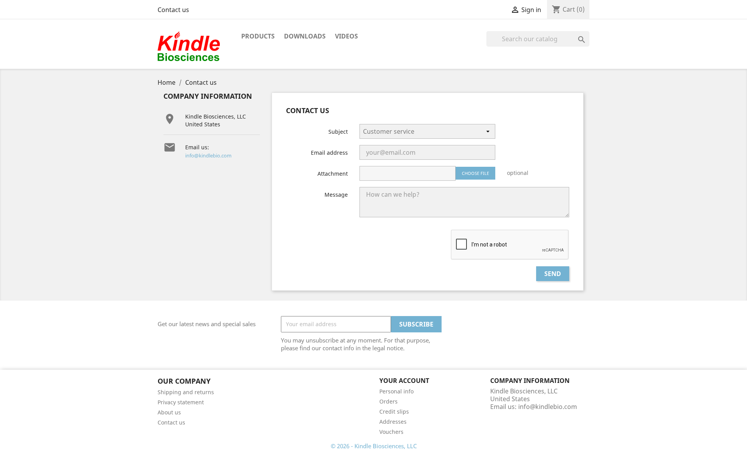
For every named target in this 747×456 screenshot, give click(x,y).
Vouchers (391, 431)
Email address (329, 152)
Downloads (305, 36)
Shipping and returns (186, 392)
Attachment (332, 173)
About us (169, 412)
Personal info (396, 391)
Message (336, 194)
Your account (404, 380)
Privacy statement (181, 402)
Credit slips (394, 411)
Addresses (393, 421)
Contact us (173, 9)
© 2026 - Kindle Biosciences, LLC (374, 446)
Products (258, 36)
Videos (346, 36)
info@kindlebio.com (208, 155)
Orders (388, 401)
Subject (338, 131)
